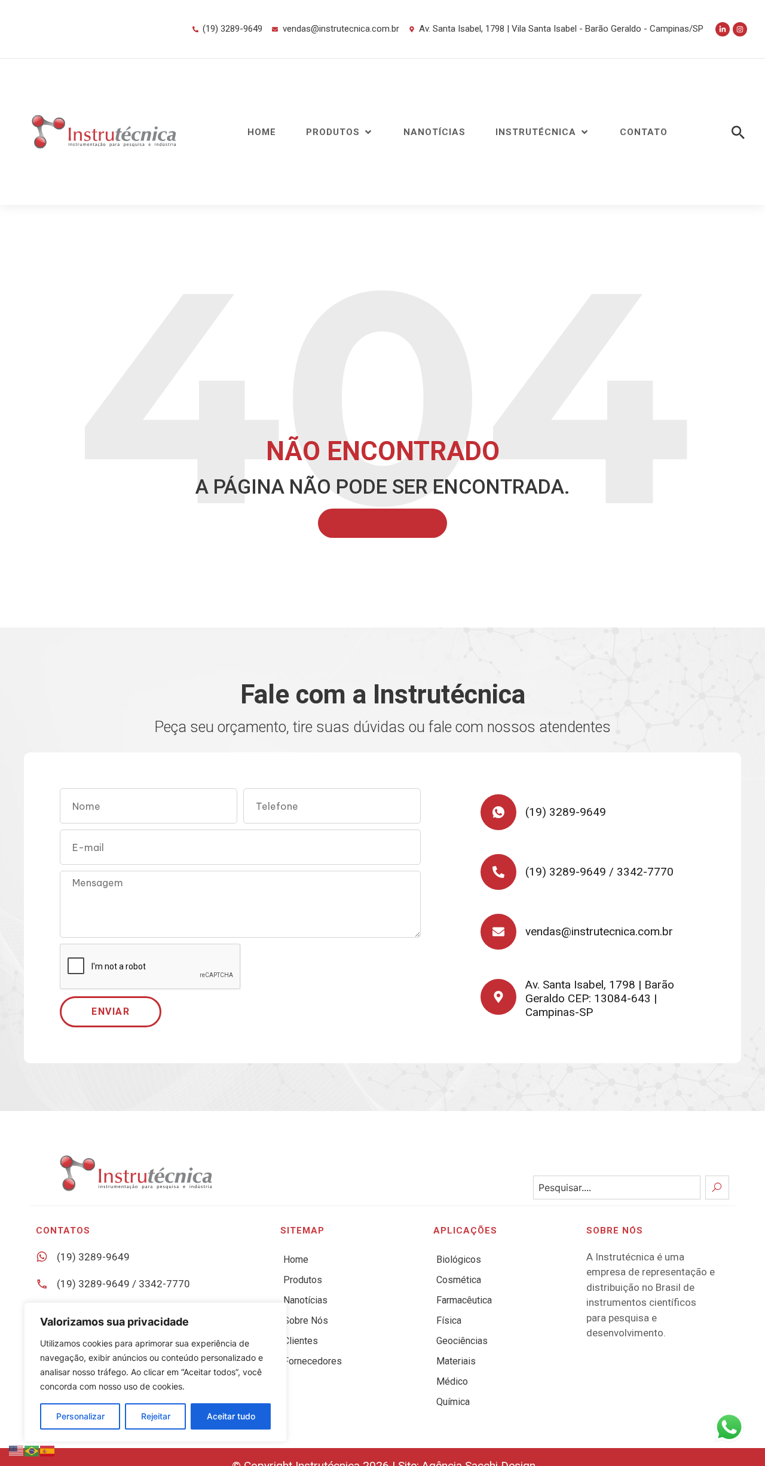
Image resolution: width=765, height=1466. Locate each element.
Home (295, 1259)
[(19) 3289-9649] (498, 812)
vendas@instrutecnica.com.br (599, 931)
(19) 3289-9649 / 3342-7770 (599, 872)
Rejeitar (155, 1416)
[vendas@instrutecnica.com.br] (498, 932)
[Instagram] (740, 29)
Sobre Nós (305, 1320)
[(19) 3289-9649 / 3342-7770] (498, 872)
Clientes (300, 1340)
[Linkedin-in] (722, 29)
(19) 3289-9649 (565, 812)
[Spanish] (48, 1450)
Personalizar (80, 1416)
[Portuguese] (32, 1450)
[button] (340, 132)
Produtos (302, 1280)
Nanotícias (305, 1300)
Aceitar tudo (231, 1416)
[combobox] (616, 1187)
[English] (17, 1450)
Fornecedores (312, 1361)
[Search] (717, 1187)
